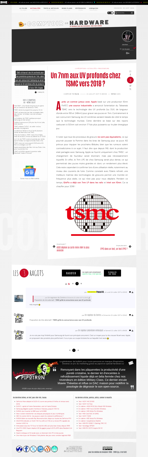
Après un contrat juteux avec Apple (79, 101)
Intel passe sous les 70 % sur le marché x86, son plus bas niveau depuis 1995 (43, 426)
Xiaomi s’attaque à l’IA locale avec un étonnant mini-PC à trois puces (39, 433)
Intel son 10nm (114, 182)
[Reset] (132, 13)
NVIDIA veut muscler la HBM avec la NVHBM (31, 411)
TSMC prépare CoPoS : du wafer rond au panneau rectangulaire (27, 127)
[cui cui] (33, 449)
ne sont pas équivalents (109, 137)
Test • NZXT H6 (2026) (86, 401)
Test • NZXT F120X (85, 416)
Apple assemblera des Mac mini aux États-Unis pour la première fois (29, 148)
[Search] (116, 13)
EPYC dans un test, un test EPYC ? (113, 248)
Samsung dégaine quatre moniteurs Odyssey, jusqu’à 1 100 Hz (37, 409)
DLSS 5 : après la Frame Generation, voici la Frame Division (36, 406)
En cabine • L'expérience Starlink (90, 421)
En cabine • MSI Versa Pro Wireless (91, 418)
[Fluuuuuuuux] (47, 449)
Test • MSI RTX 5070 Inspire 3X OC (91, 428)
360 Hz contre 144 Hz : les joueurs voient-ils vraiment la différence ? (39, 416)
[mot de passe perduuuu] (127, 54)
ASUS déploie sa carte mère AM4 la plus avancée (73, 249)
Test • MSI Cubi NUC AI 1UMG (89, 414)
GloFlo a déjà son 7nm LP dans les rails (83, 182)
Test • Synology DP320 (86, 426)
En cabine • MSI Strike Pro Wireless (91, 411)
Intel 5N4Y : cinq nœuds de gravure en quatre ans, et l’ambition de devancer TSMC (29, 106)
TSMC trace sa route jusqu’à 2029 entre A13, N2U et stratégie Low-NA (29, 144)
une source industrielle (80, 105)
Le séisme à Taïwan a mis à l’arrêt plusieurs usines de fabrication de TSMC (28, 131)
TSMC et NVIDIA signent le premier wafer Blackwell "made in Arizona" (27, 152)
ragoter (71, 273)
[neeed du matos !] (54, 449)
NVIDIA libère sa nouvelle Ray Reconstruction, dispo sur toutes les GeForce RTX (43, 418)
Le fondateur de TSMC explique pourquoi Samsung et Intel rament (27, 119)
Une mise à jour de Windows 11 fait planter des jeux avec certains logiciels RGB (43, 435)
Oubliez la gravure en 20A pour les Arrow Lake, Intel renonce (29, 123)
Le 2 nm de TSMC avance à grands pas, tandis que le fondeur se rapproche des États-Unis (29, 140)
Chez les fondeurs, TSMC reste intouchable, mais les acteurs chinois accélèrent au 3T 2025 (30, 135)
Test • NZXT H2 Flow (86, 404)
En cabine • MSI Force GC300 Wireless (92, 409)
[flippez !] (40, 449)
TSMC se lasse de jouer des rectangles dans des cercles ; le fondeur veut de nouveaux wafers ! (28, 114)
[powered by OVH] (19, 449)
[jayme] (26, 449)
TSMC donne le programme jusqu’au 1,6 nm (28, 110)
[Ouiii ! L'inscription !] (128, 36)
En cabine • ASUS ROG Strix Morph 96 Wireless (95, 406)
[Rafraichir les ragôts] (69, 284)
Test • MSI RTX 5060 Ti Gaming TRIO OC (93, 423)
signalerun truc (112, 273)
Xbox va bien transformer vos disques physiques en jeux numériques (40, 414)
